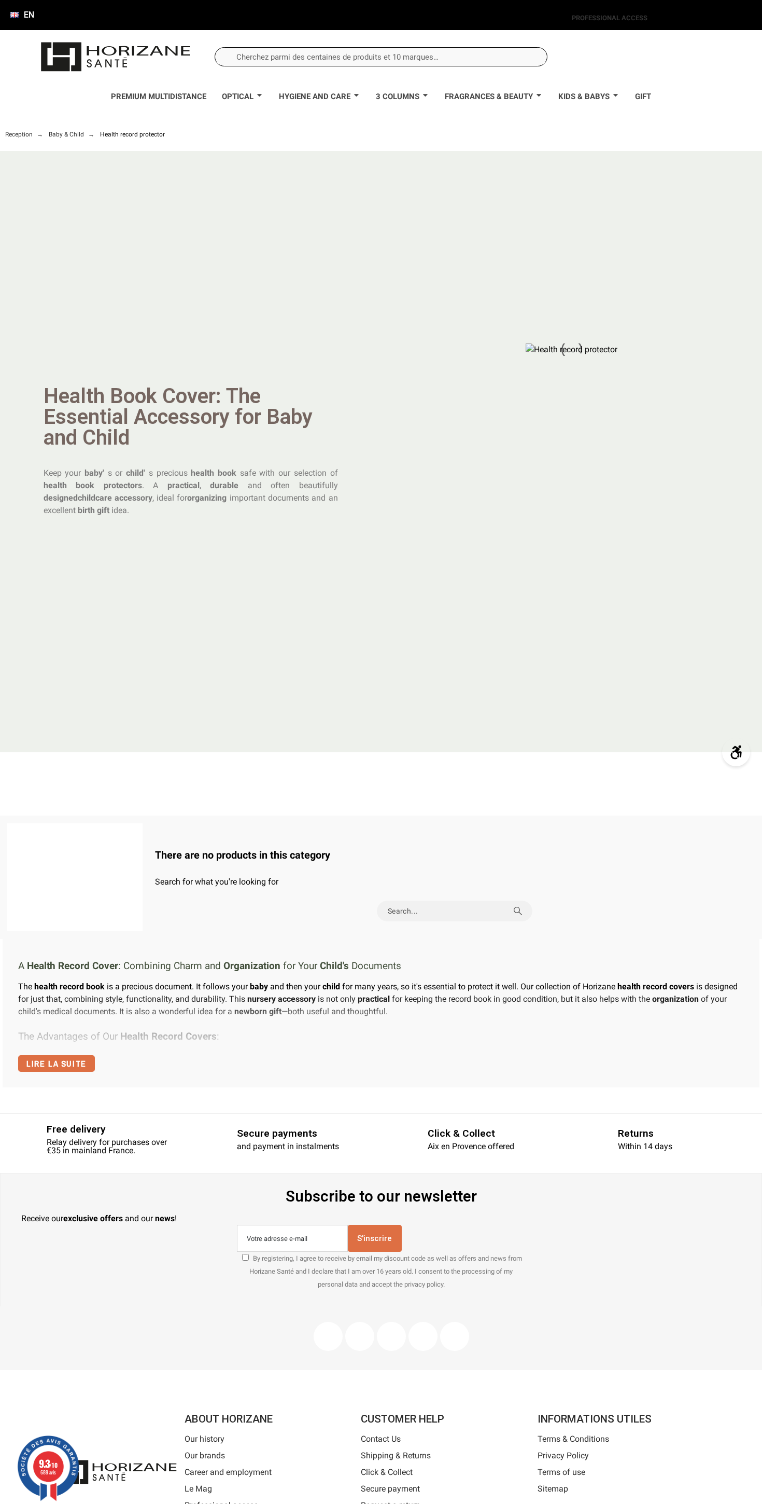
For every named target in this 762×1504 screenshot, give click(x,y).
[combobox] (381, 57)
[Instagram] (359, 1336)
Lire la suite (56, 1063)
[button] (700, 57)
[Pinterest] (391, 1336)
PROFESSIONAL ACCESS (609, 18)
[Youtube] (423, 1336)
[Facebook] (328, 1336)
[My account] (666, 57)
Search (519, 911)
